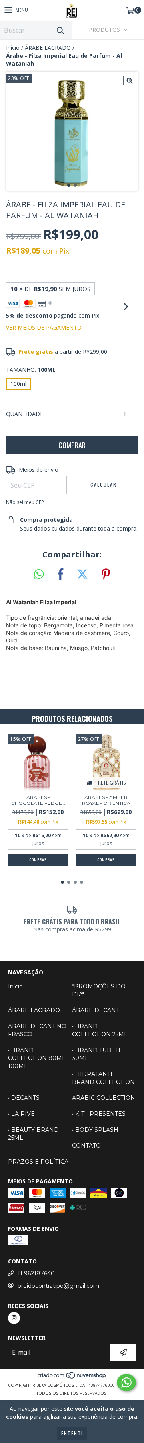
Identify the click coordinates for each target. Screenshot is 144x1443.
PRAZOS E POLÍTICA (38, 1161)
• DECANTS (24, 1097)
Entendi (72, 1433)
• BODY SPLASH (95, 1129)
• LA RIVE (21, 1113)
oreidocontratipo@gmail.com (58, 1285)
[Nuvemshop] (72, 1377)
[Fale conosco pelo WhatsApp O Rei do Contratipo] (126, 1382)
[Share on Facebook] (60, 574)
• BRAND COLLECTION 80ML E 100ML (39, 1058)
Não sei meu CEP (25, 502)
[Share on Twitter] (82, 574)
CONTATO (86, 1145)
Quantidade (24, 414)
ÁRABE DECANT (95, 1010)
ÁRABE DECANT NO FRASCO (37, 1030)
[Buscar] (60, 30)
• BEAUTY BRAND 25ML (33, 1133)
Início (13, 47)
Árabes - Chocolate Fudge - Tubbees (38, 800)
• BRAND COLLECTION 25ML (100, 1030)
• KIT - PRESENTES (99, 1113)
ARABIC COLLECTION (103, 1097)
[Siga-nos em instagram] (14, 1318)
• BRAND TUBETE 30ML (97, 1054)
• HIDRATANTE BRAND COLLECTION (103, 1078)
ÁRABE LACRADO (48, 47)
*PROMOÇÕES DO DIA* (99, 990)
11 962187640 (36, 1273)
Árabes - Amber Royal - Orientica (106, 800)
